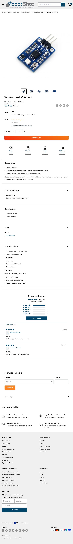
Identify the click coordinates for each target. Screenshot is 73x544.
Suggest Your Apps (7, 483)
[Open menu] (3, 4)
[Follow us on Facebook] (3, 530)
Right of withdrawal (7, 463)
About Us (42, 441)
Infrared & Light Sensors (37, 12)
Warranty (4, 454)
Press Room (43, 452)
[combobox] (49, 4)
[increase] (24, 131)
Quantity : (7, 131)
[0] (70, 4)
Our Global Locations (7, 523)
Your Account (6, 441)
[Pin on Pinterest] (60, 105)
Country (7, 377)
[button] (8, 106)
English (24, 523)
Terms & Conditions (45, 446)
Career (42, 443)
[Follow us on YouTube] (16, 530)
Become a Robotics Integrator (10, 472)
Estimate (10, 387)
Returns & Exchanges (8, 449)
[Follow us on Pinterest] (13, 530)
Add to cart (36, 138)
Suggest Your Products (8, 480)
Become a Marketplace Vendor (11, 474)
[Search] (63, 5)
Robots (9, 12)
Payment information (8, 457)
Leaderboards (44, 483)
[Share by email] (67, 105)
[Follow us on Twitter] (6, 530)
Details (11, 154)
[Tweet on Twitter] (64, 105)
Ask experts (45, 154)
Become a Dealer (7, 477)
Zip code (57, 377)
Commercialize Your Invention (10, 485)
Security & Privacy (45, 449)
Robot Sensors (25, 12)
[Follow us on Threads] (26, 530)
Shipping (4, 446)
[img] (10, 329)
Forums (42, 472)
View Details (28, 154)
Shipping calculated (24, 115)
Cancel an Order (6, 452)
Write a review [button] (36, 318)
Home (3, 12)
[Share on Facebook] (57, 105)
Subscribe (14, 510)
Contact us (5, 460)
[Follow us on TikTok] (20, 530)
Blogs (41, 474)
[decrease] (13, 131)
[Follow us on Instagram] (10, 530)
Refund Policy (8, 397)
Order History (6, 443)
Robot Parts (16, 12)
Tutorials (42, 480)
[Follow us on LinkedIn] (23, 530)
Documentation (10, 235)
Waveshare (8, 101)
